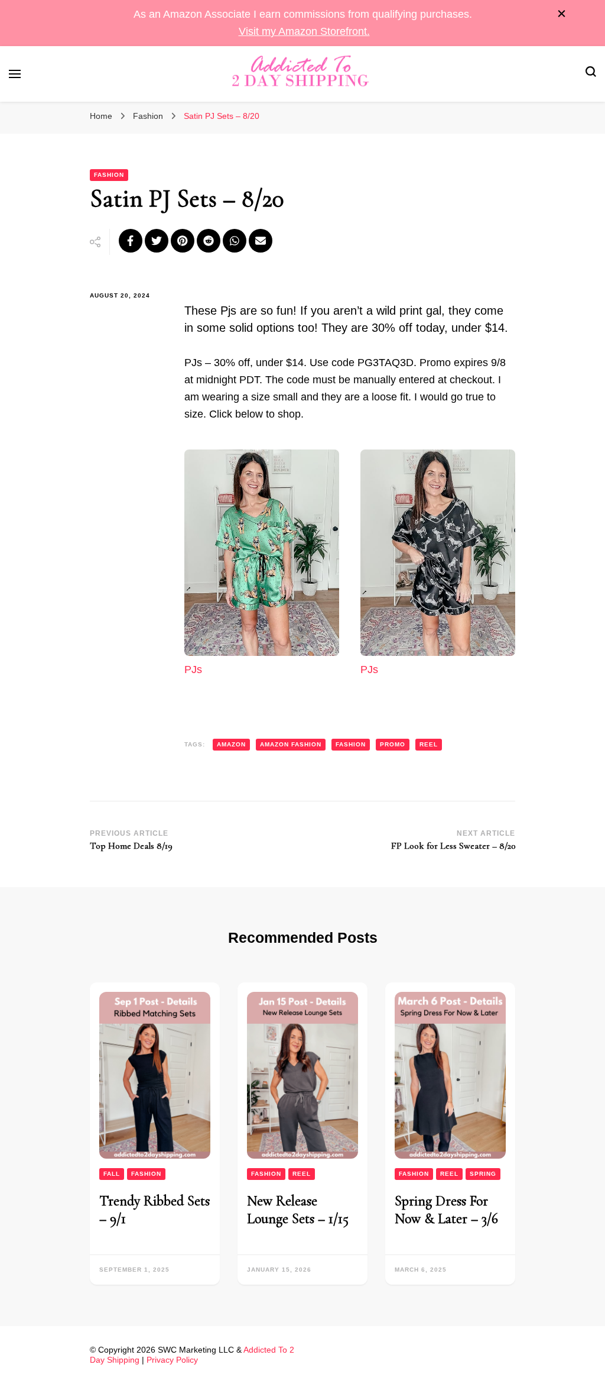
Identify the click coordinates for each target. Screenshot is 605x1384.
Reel (301, 1173)
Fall (111, 1173)
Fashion (109, 175)
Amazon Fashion (290, 744)
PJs (193, 669)
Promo (392, 744)
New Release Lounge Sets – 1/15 (298, 1209)
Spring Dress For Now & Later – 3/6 (446, 1209)
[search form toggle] (591, 73)
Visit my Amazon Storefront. (304, 31)
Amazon (231, 744)
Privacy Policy (172, 1359)
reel (428, 744)
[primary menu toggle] (15, 74)
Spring (483, 1173)
